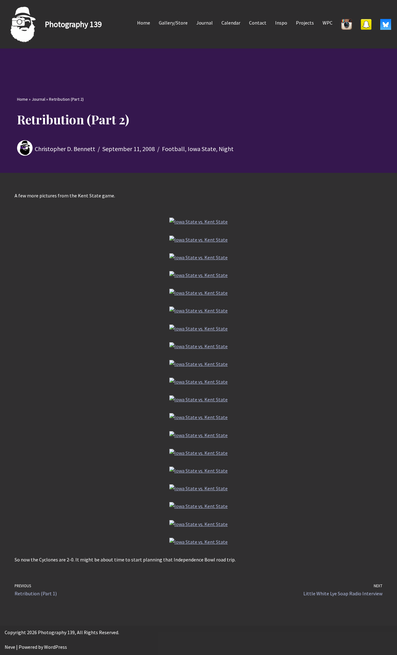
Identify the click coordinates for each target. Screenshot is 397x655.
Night (226, 149)
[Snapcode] (366, 24)
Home (143, 23)
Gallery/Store (173, 23)
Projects (305, 23)
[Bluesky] (385, 24)
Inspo (281, 23)
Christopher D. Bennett (65, 149)
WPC (327, 23)
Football (173, 149)
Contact (257, 23)
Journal (204, 23)
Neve (10, 647)
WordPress (55, 647)
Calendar (230, 23)
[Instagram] (346, 24)
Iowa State (202, 149)
